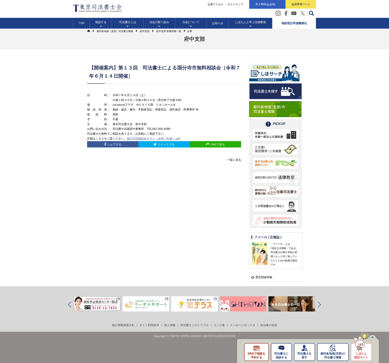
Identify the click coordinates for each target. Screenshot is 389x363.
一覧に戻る (234, 159)
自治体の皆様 (268, 325)
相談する (101, 22)
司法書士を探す (304, 355)
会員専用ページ (301, 4)
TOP (81, 23)
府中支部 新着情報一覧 (168, 31)
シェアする (114, 144)
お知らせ (217, 23)
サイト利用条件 (149, 325)
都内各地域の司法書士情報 (333, 355)
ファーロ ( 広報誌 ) (267, 237)
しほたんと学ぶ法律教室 (250, 22)
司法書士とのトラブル (194, 325)
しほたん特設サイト (361, 355)
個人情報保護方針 (123, 325)
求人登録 (265, 4)
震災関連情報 (263, 277)
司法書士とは (127, 22)
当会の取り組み (159, 22)
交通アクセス (215, 4)
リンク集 (219, 325)
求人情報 (169, 325)
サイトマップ (235, 4)
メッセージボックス (242, 325)
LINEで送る (217, 144)
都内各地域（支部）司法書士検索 (115, 31)
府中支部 (145, 31)
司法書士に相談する (281, 355)
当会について (190, 22)
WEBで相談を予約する (256, 355)
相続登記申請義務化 (294, 23)
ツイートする (166, 144)
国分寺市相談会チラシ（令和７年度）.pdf (153, 138)
